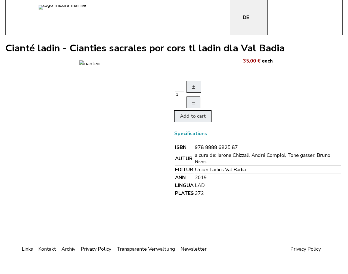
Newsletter (194, 249)
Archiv (68, 249)
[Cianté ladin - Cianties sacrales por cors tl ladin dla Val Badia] (89, 63)
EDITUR (184, 169)
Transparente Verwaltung (146, 249)
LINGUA (184, 185)
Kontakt (47, 249)
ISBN (181, 147)
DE (246, 17)
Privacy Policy (96, 249)
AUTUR (183, 158)
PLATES (184, 193)
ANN (180, 177)
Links (27, 249)
